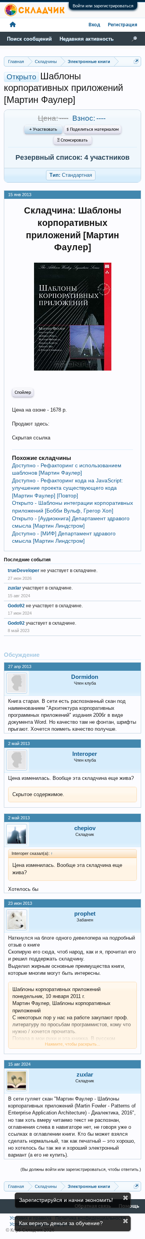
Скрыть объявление (125, 1198)
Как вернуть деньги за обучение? (61, 1223)
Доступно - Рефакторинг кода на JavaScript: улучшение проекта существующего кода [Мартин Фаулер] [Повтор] (67, 488)
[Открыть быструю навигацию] (136, 61)
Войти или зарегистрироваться (103, 5)
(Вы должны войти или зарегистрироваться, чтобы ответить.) (80, 1169)
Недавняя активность (87, 39)
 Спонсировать (72, 140)
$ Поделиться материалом (93, 129)
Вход (94, 25)
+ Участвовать (43, 129)
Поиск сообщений (29, 39)
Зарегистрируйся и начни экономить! (66, 1200)
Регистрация (122, 25)
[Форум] (13, 25)
